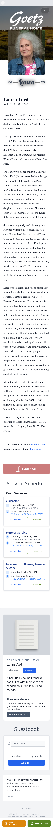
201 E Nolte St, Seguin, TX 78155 (26, 545)
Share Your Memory (18, 714)
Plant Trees (37, 519)
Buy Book (29, 670)
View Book (14, 670)
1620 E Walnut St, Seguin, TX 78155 (28, 578)
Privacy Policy (18, 816)
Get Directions (15, 519)
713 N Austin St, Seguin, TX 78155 (27, 514)
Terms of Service (34, 816)
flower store (35, 449)
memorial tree (37, 444)
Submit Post (26, 762)
